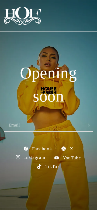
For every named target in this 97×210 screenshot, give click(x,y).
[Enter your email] (87, 125)
